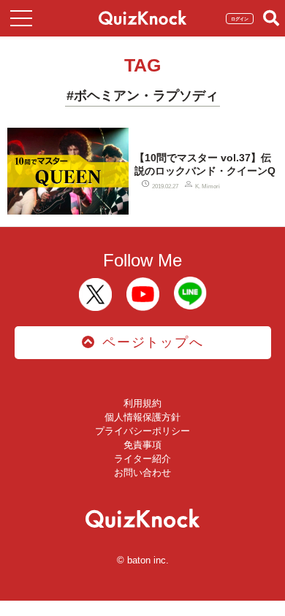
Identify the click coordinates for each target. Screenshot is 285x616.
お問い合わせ (142, 472)
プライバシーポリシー (142, 431)
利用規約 (142, 403)
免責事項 (142, 444)
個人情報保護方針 (142, 417)
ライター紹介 (142, 458)
